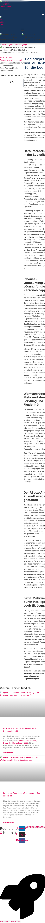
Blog (10, 57)
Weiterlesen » (8, 753)
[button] (43, 14)
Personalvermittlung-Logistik (11, 60)
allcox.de (3, 57)
